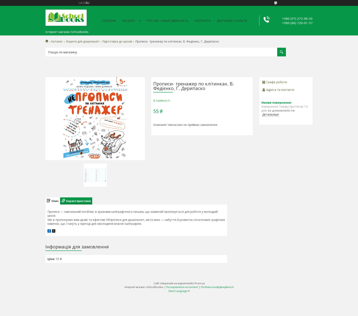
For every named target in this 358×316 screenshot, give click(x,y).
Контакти (203, 21)
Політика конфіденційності (217, 287)
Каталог (128, 21)
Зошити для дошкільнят (82, 41)
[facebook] (49, 231)
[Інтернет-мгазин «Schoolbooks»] (66, 17)
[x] (53, 231)
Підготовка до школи (117, 41)
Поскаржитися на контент (182, 287)
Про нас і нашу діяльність (167, 21)
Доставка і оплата (232, 21)
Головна (109, 21)
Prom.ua (200, 283)
